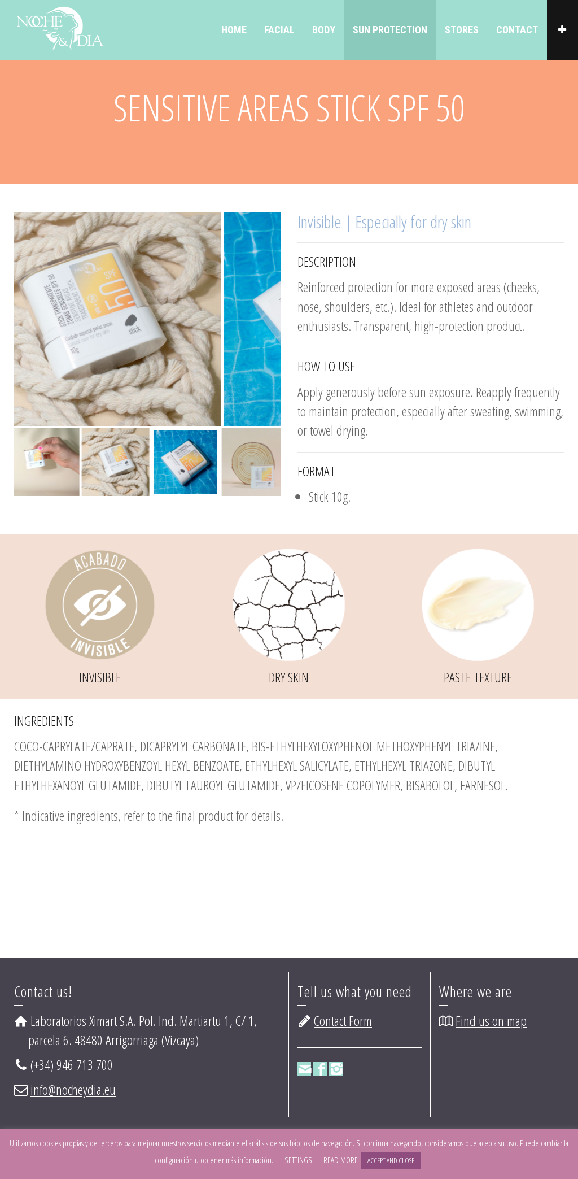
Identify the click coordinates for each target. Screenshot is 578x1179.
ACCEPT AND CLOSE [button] (390, 1160)
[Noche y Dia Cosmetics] (59, 26)
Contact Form (343, 1020)
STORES (462, 30)
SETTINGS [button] (298, 1159)
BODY (323, 30)
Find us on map (491, 1020)
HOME (234, 30)
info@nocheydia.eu (73, 1089)
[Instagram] (336, 1069)
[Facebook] (320, 1069)
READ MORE (340, 1159)
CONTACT (517, 30)
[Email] (304, 1069)
